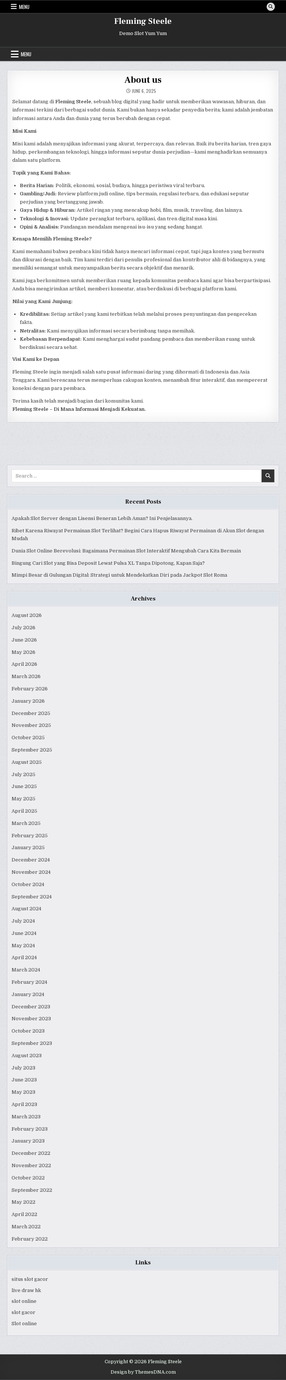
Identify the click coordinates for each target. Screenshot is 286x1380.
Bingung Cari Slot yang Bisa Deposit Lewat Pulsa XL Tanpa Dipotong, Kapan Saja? (108, 563)
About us (143, 80)
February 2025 (30, 835)
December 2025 (31, 713)
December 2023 (31, 1006)
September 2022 (32, 1190)
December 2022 (31, 1153)
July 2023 (23, 1068)
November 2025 (31, 725)
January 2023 (28, 1141)
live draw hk (26, 1290)
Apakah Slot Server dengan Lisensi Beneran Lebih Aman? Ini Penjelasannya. (102, 518)
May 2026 (23, 652)
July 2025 (23, 774)
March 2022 (26, 1226)
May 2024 (23, 945)
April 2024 (24, 957)
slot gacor (23, 1312)
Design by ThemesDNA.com (143, 1372)
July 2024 (23, 921)
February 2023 (30, 1129)
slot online (24, 1301)
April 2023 (24, 1104)
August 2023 (27, 1055)
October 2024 (28, 884)
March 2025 (26, 823)
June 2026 (24, 640)
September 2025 (32, 750)
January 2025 (28, 847)
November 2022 (31, 1165)
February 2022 (30, 1239)
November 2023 (31, 1018)
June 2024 (24, 933)
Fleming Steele (143, 21)
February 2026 (30, 688)
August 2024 (26, 908)
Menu (24, 6)
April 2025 (24, 811)
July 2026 (23, 627)
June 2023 (24, 1080)
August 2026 (27, 615)
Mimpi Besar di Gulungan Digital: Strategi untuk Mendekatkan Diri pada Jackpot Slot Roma (119, 575)
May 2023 (23, 1092)
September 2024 (32, 896)
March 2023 (26, 1116)
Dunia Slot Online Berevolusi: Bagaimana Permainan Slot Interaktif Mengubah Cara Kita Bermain (126, 551)
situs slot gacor (30, 1279)
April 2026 (24, 664)
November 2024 (31, 872)
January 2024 (28, 994)
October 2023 (28, 1031)
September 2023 (32, 1043)
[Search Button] (271, 7)
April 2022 (24, 1214)
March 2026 (26, 676)
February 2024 (29, 982)
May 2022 (23, 1202)
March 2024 (26, 970)
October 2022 (28, 1178)
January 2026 (28, 701)
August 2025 (27, 762)
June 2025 (24, 786)
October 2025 (28, 737)
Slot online (24, 1323)
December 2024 (31, 860)
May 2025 (23, 798)
